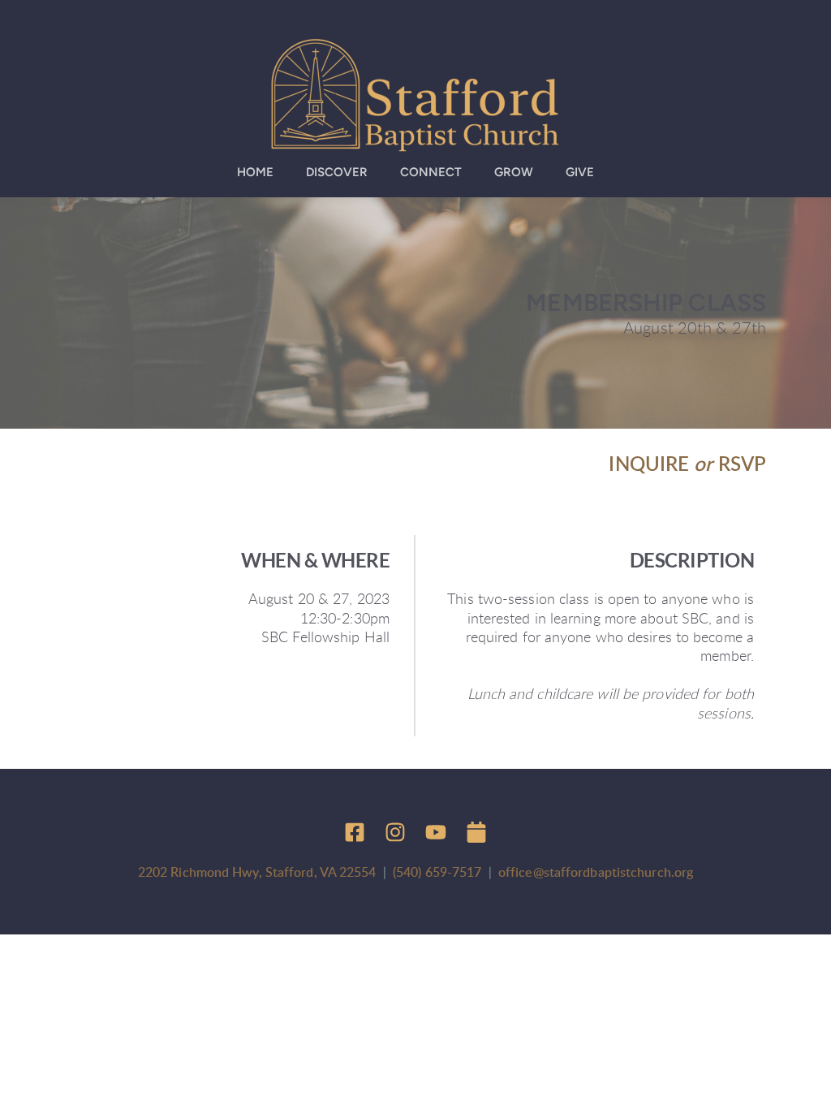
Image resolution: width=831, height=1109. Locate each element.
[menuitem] (255, 172)
